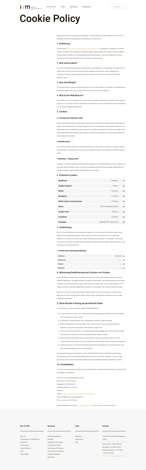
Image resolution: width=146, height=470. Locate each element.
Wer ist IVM (51, 7)
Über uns (23, 436)
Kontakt (116, 7)
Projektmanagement (54, 454)
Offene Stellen (24, 454)
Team (63, 7)
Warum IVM (24, 442)
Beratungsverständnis (54, 436)
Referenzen (86, 7)
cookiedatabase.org (85, 405)
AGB (76, 442)
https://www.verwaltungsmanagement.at (83, 48)
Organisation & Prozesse (55, 442)
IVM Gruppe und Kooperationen (30, 439)
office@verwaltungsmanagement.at (113, 456)
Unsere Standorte (25, 448)
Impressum (78, 436)
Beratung (73, 7)
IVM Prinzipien (24, 445)
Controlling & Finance (54, 445)
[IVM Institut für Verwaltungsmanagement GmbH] (31, 7)
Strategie (50, 439)
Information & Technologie (56, 451)
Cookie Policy (79, 439)
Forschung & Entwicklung (55, 448)
